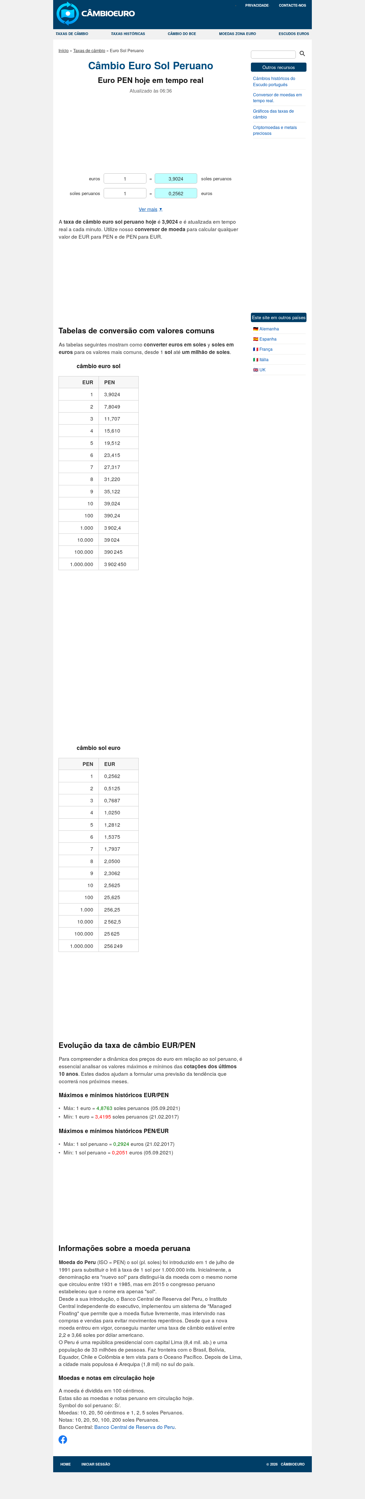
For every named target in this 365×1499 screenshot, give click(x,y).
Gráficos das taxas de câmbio (273, 114)
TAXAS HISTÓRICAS (128, 33)
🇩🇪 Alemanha (266, 329)
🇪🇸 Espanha (265, 339)
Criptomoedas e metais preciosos (275, 130)
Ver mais (151, 208)
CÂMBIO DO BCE (182, 33)
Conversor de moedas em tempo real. (277, 97)
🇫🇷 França (263, 349)
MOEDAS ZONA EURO (237, 33)
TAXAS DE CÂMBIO (72, 33)
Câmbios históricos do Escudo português (274, 81)
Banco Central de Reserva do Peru (134, 1426)
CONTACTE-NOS (292, 5)
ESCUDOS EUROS (294, 33)
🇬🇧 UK (259, 370)
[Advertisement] (151, 131)
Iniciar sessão (95, 1464)
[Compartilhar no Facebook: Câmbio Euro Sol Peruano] (63, 1441)
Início (64, 50)
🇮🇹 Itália (261, 359)
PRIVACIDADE (257, 5)
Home (65, 1464)
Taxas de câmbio (89, 50)
